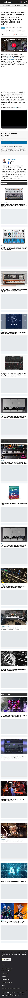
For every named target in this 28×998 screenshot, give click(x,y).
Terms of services (16, 146)
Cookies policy (5, 976)
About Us (4, 965)
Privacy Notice (18, 147)
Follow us (17, 34)
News (3, 27)
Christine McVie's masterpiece (13, 5)
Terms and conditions (6, 970)
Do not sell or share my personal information (11, 988)
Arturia (9, 56)
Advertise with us (5, 979)
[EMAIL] (11, 163)
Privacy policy (4, 973)
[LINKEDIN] (8, 163)
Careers (3, 985)
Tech (2, 8)
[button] (1, 2)
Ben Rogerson (10, 27)
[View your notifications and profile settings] (18, 2)
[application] (14, 118)
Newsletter (24, 34)
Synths (6, 8)
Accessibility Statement (7, 982)
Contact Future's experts (7, 968)
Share (4, 34)
